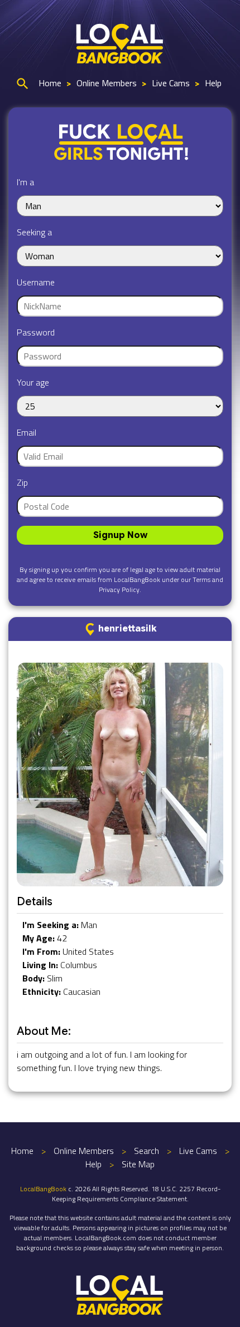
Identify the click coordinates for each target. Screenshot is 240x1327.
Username (36, 282)
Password (36, 332)
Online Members (106, 83)
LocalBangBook (43, 1188)
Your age (33, 382)
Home (50, 83)
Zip (22, 482)
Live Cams (171, 83)
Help (213, 83)
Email (26, 432)
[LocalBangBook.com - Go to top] (120, 1293)
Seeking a (34, 232)
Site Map (138, 1164)
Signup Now (120, 535)
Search (146, 1150)
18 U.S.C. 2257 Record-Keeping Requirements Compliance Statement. (136, 1193)
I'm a (25, 182)
